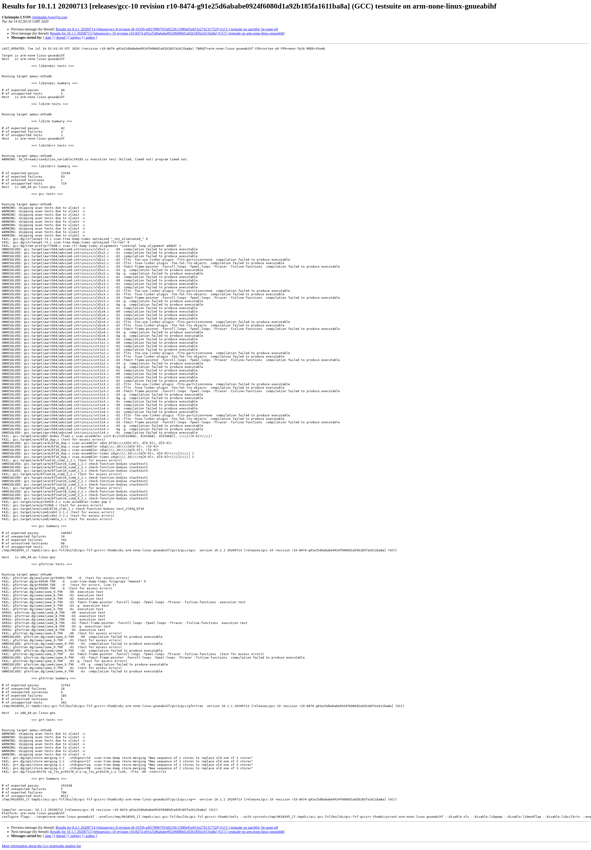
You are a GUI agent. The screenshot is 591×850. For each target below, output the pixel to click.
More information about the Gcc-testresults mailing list (41, 846)
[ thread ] (60, 37)
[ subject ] (75, 37)
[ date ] (48, 37)
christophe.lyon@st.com (49, 17)
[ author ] (90, 37)
